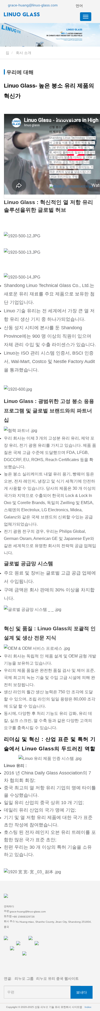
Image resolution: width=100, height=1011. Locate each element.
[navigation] (85, 16)
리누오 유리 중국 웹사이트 (57, 978)
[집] (29, 14)
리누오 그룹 (24, 978)
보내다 (81, 992)
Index (88, 1007)
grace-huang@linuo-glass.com (33, 5)
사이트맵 (77, 1007)
